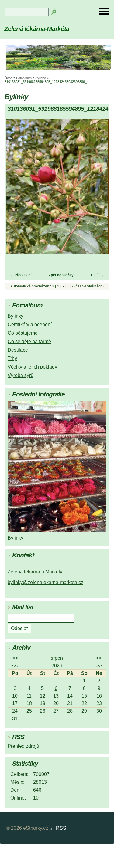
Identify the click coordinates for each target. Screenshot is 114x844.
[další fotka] (99, 189)
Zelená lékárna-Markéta (36, 28)
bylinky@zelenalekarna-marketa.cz (45, 582)
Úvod (8, 78)
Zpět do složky (61, 275)
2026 (56, 665)
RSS (61, 828)
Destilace (18, 350)
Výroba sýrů (20, 375)
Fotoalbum (24, 78)
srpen (57, 658)
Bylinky (40, 78)
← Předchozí (20, 275)
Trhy (12, 358)
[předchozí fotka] (14, 189)
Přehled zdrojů (23, 746)
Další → (97, 275)
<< (15, 658)
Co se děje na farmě (29, 341)
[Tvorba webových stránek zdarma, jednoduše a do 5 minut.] (51, 829)
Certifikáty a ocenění (30, 324)
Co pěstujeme (23, 333)
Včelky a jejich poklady (32, 366)
